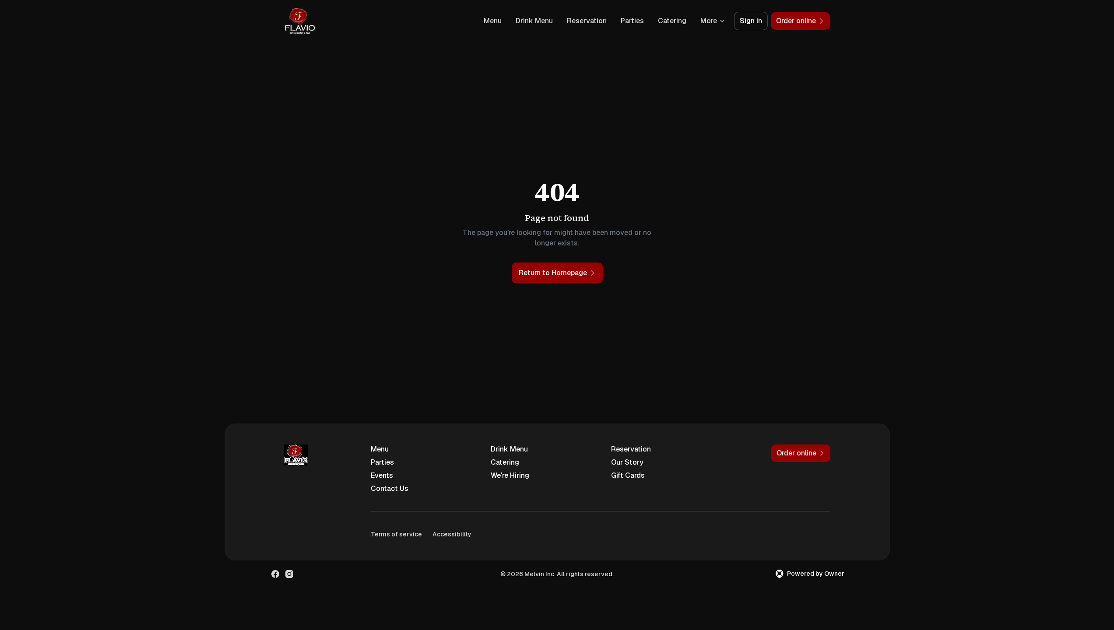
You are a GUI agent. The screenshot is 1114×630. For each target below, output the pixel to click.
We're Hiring (510, 475)
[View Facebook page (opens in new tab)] (275, 574)
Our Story (627, 462)
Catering (672, 20)
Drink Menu (534, 20)
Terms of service (396, 534)
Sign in (751, 20)
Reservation (587, 20)
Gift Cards (628, 475)
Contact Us (389, 488)
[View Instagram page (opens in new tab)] (289, 574)
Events (382, 475)
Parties (632, 20)
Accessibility (451, 534)
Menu (493, 20)
